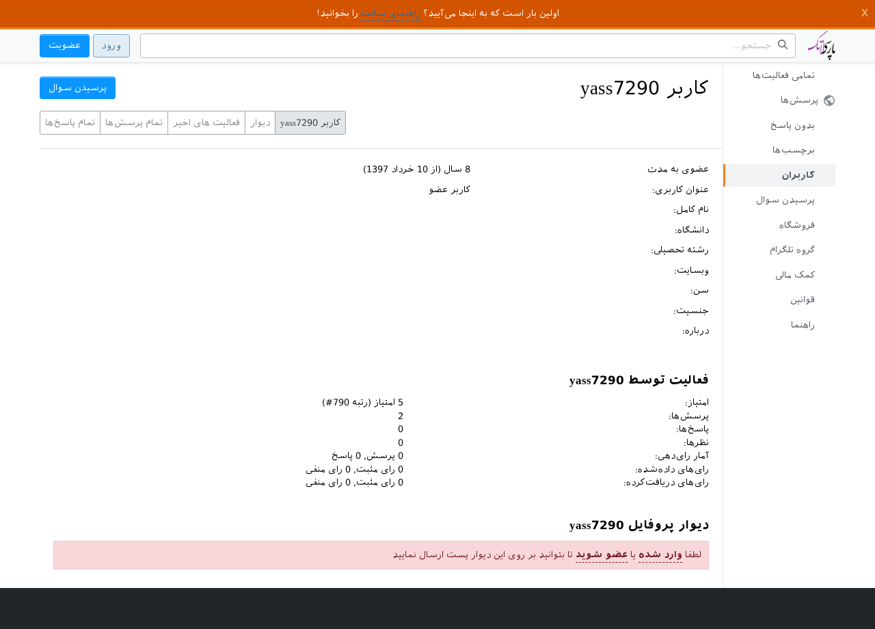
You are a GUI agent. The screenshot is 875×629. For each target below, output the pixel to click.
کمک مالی (795, 275)
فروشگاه (797, 225)
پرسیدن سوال (785, 200)
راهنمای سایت (390, 13)
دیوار (260, 123)
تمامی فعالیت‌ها (784, 75)
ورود (111, 45)
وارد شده (660, 555)
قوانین (802, 300)
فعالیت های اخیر (206, 123)
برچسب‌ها (793, 150)
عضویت (65, 45)
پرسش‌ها (799, 100)
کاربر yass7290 (310, 123)
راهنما (803, 325)
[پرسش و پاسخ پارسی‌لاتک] (821, 52)
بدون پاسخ (792, 125)
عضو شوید (602, 555)
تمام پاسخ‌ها (70, 123)
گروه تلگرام (792, 250)
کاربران (798, 175)
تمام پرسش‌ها (134, 123)
